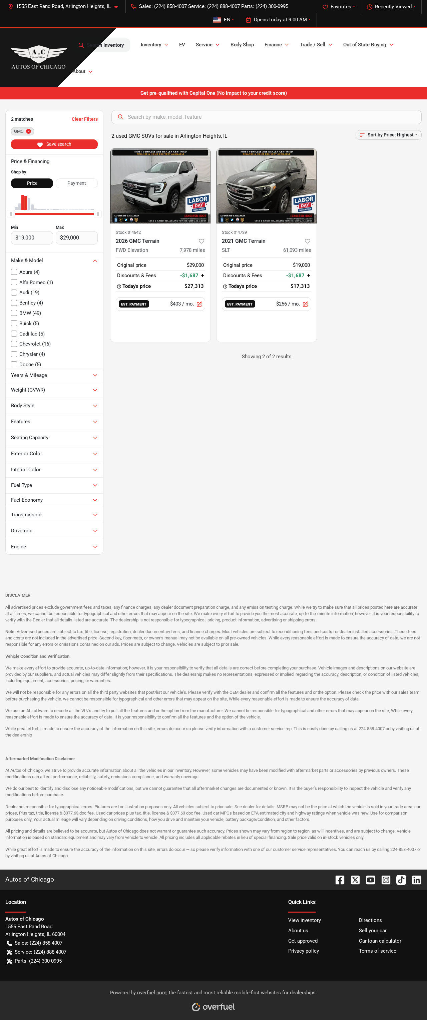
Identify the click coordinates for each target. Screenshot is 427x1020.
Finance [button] (273, 45)
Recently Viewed (393, 7)
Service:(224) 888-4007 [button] (40, 952)
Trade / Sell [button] (312, 45)
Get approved (303, 941)
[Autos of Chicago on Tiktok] (398, 879)
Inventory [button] (151, 45)
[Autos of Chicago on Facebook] (337, 879)
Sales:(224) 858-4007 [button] (38, 943)
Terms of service (377, 951)
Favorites (341, 7)
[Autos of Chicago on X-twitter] (352, 879)
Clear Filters (85, 119)
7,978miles (192, 250)
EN (227, 20)
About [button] (78, 71)
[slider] (11, 214)
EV (182, 45)
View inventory (304, 920)
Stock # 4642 (128, 232)
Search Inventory (105, 45)
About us (298, 931)
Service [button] (204, 45)
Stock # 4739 (234, 232)
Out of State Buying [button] (364, 45)
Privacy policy (303, 951)
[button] (65, 6)
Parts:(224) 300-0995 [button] (38, 961)
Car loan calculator (380, 941)
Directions (370, 920)
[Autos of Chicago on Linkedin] (414, 879)
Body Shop (242, 45)
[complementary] (407, 1000)
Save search (58, 144)
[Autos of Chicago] (39, 57)
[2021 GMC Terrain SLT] (267, 185)
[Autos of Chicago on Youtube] (368, 879)
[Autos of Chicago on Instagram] (383, 879)
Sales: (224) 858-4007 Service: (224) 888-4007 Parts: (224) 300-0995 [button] (213, 6)
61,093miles (297, 250)
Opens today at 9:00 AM (280, 20)
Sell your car (373, 931)
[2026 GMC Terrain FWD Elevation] (160, 185)
